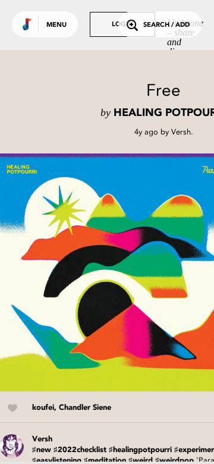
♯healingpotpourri (140, 450)
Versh (181, 131)
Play (119, 272)
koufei (43, 408)
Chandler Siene (85, 408)
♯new (41, 450)
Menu (56, 25)
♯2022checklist (80, 450)
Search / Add (166, 25)
